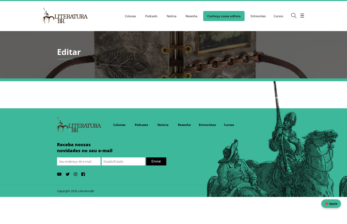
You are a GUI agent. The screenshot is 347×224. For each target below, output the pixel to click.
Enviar (156, 161)
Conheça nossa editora (224, 16)
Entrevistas (258, 16)
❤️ (331, 204)
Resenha (191, 16)
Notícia (171, 16)
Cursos (278, 16)
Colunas (130, 16)
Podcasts (151, 16)
